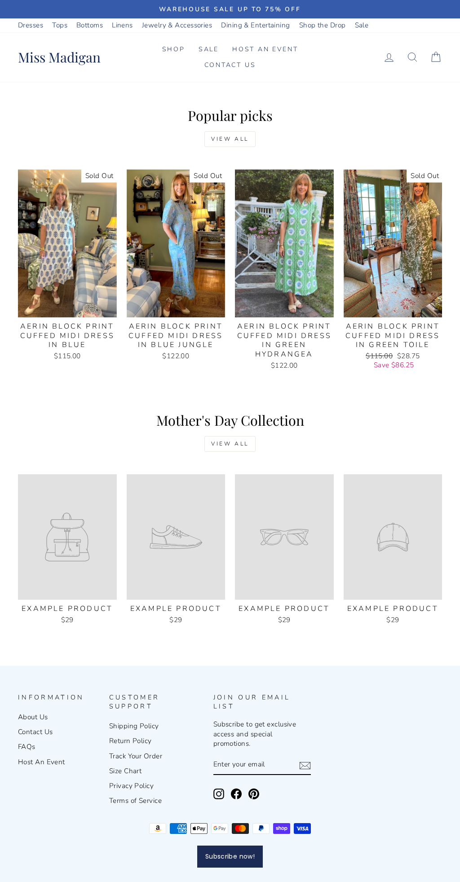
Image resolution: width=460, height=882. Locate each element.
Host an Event (265, 49)
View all (230, 139)
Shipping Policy (134, 726)
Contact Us (230, 65)
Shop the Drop (322, 25)
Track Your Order (135, 756)
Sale (362, 25)
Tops (59, 25)
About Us (33, 717)
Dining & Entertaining (255, 25)
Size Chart (125, 770)
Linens (122, 25)
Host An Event (41, 761)
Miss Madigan (59, 57)
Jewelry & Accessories (177, 25)
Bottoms (89, 25)
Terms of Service (135, 800)
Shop (173, 49)
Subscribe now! (230, 856)
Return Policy (130, 740)
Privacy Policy (131, 785)
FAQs (26, 746)
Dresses (30, 25)
